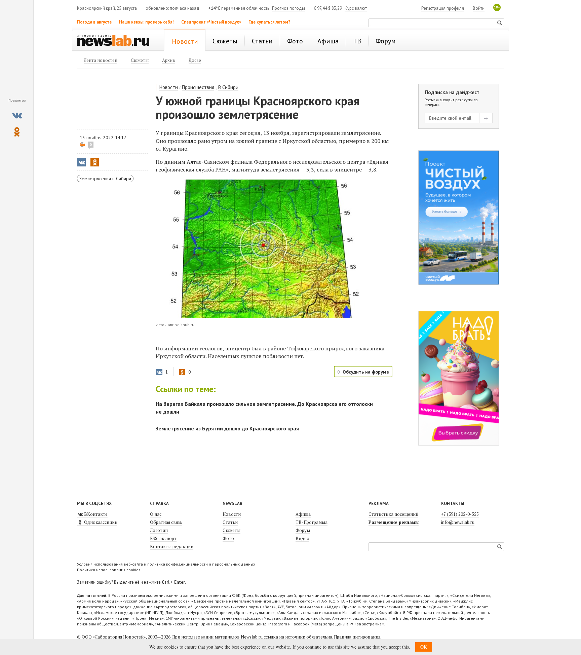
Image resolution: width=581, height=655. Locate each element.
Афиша (303, 514)
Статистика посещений (393, 514)
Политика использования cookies (109, 569)
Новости (168, 87)
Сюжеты (231, 530)
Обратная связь (166, 522)
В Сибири (228, 87)
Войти (479, 8)
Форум (303, 530)
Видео (302, 538)
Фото (228, 538)
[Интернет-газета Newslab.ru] (116, 41)
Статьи (230, 522)
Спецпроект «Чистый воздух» (211, 22)
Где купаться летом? (269, 22)
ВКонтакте (95, 514)
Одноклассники (100, 522)
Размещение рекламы (394, 522)
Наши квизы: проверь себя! (146, 22)
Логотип (159, 530)
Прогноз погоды (288, 8)
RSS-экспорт (163, 538)
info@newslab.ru (457, 522)
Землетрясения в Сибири (105, 179)
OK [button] (423, 647)
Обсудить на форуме (366, 372)
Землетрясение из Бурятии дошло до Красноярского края (227, 428)
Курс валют (356, 8)
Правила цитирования (357, 637)
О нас (155, 514)
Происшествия (198, 87)
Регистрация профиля (442, 8)
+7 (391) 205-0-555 (460, 514)
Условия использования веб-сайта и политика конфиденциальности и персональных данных (166, 564)
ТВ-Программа (311, 522)
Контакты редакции (171, 546)
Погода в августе (94, 22)
